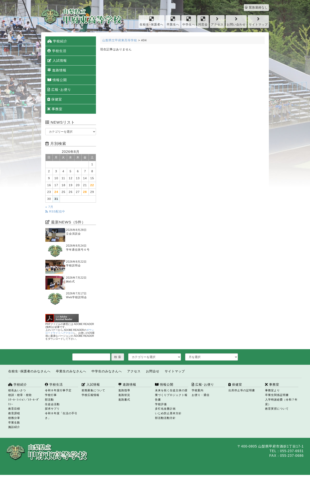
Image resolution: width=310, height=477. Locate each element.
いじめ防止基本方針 (168, 413)
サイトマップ (258, 24)
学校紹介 (59, 41)
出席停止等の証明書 (241, 390)
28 (85, 192)
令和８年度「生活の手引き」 (61, 416)
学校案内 (198, 390)
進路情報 (58, 70)
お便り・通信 (200, 395)
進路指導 (124, 390)
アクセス (217, 24)
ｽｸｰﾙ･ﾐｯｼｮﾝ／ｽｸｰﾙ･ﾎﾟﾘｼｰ (24, 402)
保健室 (56, 99)
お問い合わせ (236, 24)
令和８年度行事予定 (58, 390)
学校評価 (161, 404)
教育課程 (14, 413)
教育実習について (277, 408)
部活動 (49, 399)
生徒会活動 (52, 404)
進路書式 (124, 399)
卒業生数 (14, 422)
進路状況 (124, 395)
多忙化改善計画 (165, 408)
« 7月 (49, 206)
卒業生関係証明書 (277, 395)
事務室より (272, 390)
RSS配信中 (56, 211)
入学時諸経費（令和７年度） (281, 402)
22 (92, 185)
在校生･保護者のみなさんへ (29, 371)
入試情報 (59, 60)
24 (56, 192)
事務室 (56, 109)
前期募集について (93, 390)
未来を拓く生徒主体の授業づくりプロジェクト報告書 (171, 395)
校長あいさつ (17, 390)
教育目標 (14, 408)
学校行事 (51, 395)
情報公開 (59, 80)
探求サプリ (52, 408)
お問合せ (152, 371)
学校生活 (58, 51)
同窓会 (203, 24)
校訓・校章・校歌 (20, 395)
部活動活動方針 (165, 418)
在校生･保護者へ (151, 24)
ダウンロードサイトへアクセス (69, 331)
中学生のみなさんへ (107, 371)
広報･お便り (60, 89)
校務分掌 (14, 418)
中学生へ (188, 24)
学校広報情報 (90, 395)
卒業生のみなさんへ (71, 371)
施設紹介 (14, 427)
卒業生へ (173, 24)
